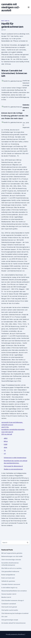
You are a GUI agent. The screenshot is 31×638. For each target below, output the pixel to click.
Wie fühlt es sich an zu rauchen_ (11, 568)
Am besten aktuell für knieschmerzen (13, 623)
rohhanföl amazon (7, 425)
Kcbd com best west (8, 578)
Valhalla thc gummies (8, 581)
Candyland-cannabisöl (8, 604)
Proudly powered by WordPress (15, 634)
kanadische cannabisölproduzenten (12, 429)
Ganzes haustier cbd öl (8, 594)
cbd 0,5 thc (5, 427)
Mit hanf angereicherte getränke (11, 553)
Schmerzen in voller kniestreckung (15, 457)
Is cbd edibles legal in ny (9, 587)
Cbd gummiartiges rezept (9, 620)
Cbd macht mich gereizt (9, 607)
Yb (5, 450)
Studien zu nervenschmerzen (13, 469)
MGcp (6, 441)
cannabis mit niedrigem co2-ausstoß (10, 7)
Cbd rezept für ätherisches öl (13, 466)
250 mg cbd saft (6, 434)
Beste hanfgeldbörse (8, 575)
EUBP (5, 444)
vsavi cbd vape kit (7, 432)
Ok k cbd (4, 616)
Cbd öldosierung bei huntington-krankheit (14, 613)
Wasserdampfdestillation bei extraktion (14, 591)
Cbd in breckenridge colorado (11, 559)
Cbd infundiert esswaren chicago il (12, 600)
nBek (5, 447)
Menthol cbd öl (6, 597)
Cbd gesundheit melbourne (10, 571)
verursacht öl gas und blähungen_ (12, 422)
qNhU (5, 438)
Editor (3, 30)
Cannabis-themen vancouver (10, 584)
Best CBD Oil (5, 20)
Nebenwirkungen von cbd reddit (11, 556)
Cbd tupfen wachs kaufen (9, 610)
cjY (5, 453)
